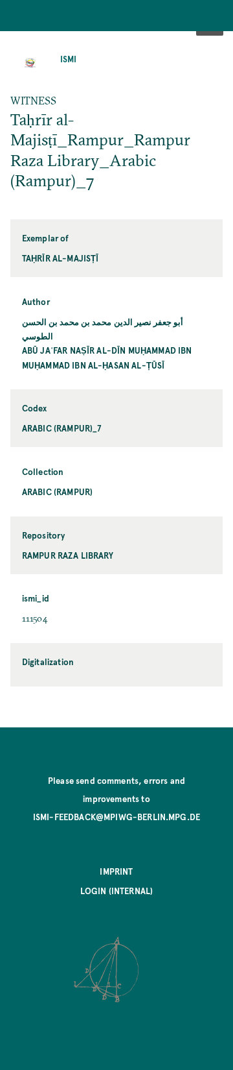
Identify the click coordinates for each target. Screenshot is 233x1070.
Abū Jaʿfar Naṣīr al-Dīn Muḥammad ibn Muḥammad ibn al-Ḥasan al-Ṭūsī (107, 357)
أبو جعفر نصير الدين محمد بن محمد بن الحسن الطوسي (102, 328)
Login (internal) (116, 890)
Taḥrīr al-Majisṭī (60, 258)
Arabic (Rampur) (57, 491)
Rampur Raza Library (67, 555)
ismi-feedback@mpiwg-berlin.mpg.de (116, 816)
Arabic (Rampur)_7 (62, 428)
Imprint (116, 871)
